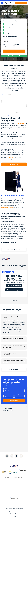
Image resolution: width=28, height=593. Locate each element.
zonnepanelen (21, 123)
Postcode (4, 39)
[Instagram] (7, 455)
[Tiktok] (11, 455)
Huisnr (4, 44)
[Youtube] (16, 455)
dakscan (11, 157)
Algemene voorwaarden (14, 511)
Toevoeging (16, 44)
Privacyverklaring (14, 513)
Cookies (14, 516)
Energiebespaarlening (7, 207)
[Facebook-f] (21, 455)
